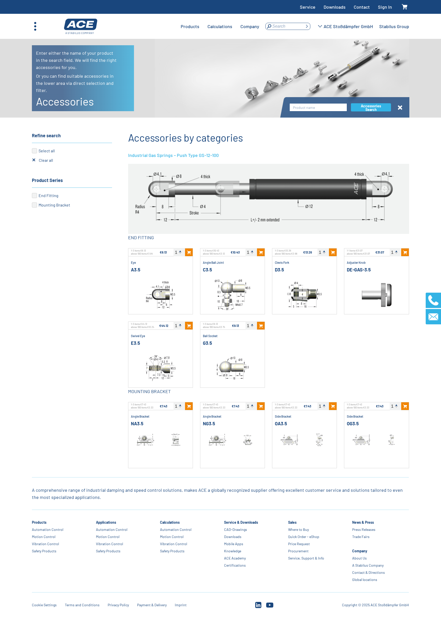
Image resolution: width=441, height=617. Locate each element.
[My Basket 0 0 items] (404, 7)
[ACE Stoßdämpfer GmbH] (80, 26)
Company (359, 551)
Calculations (170, 522)
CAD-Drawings (235, 529)
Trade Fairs (361, 536)
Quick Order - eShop (303, 536)
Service (307, 7)
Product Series (47, 180)
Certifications (235, 565)
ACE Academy (235, 558)
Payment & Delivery (152, 605)
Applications (106, 522)
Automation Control (47, 529)
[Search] (306, 26)
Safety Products (44, 551)
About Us (359, 558)
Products (39, 522)
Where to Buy (298, 529)
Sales (292, 522)
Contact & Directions (368, 572)
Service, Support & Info (306, 558)
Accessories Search (371, 107)
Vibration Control (45, 544)
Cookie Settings (44, 605)
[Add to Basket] (189, 252)
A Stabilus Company (368, 565)
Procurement (298, 551)
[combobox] (318, 107)
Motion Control (43, 536)
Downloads (335, 7)
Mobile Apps (233, 544)
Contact (362, 7)
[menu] (220, 26)
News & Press (363, 522)
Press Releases (363, 529)
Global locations (364, 579)
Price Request (299, 544)
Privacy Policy (118, 605)
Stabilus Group (394, 26)
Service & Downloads (241, 522)
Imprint (181, 605)
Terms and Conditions (82, 605)
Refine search (46, 135)
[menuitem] (190, 26)
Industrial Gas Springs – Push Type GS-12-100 (173, 155)
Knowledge (232, 551)
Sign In (385, 7)
